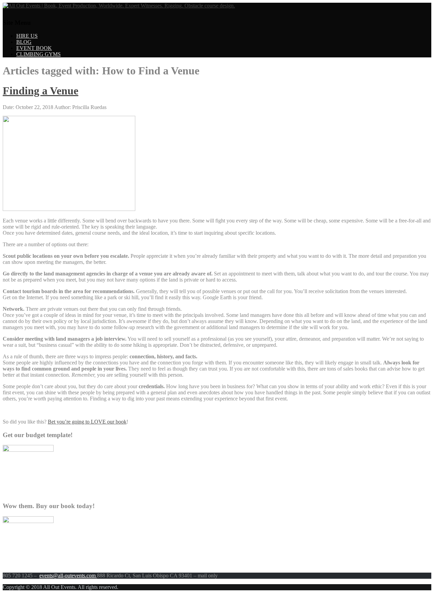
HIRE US (27, 36)
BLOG (24, 42)
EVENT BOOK (34, 48)
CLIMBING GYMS (38, 54)
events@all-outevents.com (68, 575)
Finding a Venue (40, 91)
